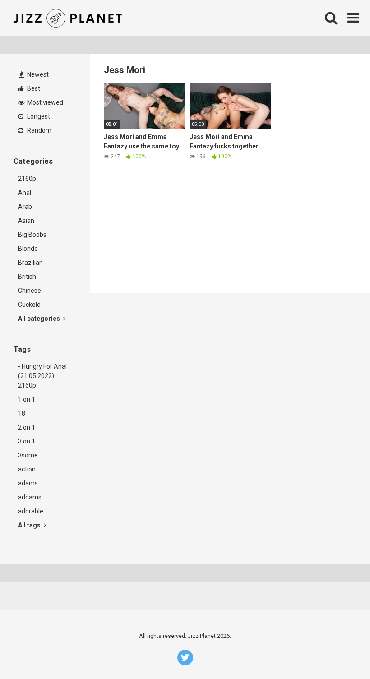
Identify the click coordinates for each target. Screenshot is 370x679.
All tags (30, 525)
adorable (30, 511)
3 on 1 (26, 441)
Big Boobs (32, 234)
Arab (25, 206)
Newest (37, 74)
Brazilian (30, 262)
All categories (39, 318)
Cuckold (29, 304)
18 (21, 413)
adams (28, 483)
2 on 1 (26, 427)
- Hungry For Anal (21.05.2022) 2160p (42, 376)
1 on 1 (26, 399)
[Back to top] (340, 651)
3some (28, 455)
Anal (24, 192)
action (27, 469)
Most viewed (44, 102)
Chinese (29, 290)
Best (33, 88)
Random (38, 130)
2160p (27, 178)
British (27, 276)
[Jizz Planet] (69, 18)
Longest (38, 116)
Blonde (28, 248)
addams (30, 497)
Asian (26, 220)
